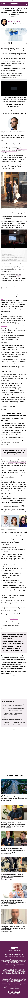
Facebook (15, 659)
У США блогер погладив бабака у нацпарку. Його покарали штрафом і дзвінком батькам (13, 876)
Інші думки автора (8, 701)
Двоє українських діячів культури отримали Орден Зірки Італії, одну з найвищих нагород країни (13, 850)
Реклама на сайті (7, 952)
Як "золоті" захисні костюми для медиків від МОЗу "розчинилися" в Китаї (13, 723)
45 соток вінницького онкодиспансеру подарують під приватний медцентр (13, 704)
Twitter (23, 659)
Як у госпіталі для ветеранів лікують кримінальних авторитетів (12, 714)
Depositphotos (14, 619)
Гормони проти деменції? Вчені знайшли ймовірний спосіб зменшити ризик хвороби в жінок (13, 902)
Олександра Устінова (14, 21)
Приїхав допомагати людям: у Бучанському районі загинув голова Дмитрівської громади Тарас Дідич (13, 824)
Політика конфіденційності (18, 952)
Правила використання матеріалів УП (14, 954)
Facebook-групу (18, 666)
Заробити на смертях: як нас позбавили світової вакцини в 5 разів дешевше (13, 709)
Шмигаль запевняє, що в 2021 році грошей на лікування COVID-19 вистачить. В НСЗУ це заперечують (12, 648)
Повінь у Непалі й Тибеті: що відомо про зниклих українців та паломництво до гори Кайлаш (14, 798)
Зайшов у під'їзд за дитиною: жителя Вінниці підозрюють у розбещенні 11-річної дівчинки (13, 928)
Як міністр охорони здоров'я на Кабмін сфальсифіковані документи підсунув (13, 718)
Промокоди (21, 956)
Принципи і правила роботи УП (11, 956)
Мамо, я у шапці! (6, 673)
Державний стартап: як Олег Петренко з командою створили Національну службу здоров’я (14, 452)
